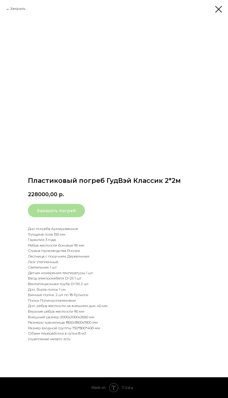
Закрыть (17, 8)
